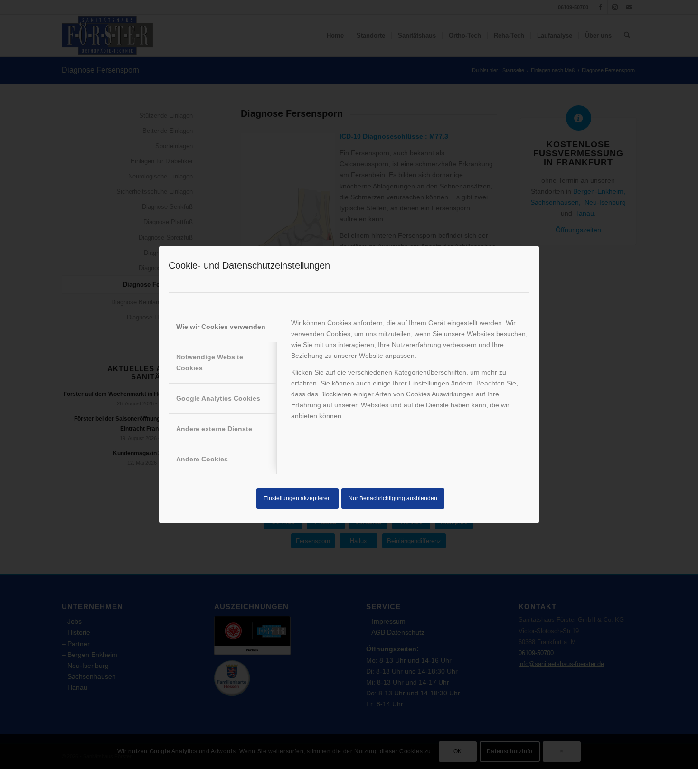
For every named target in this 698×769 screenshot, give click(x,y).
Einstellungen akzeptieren (297, 498)
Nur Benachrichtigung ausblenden (393, 498)
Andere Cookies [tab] (202, 459)
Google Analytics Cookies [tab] (218, 398)
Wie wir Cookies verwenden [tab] (220, 326)
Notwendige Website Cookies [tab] (209, 362)
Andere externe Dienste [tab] (214, 428)
